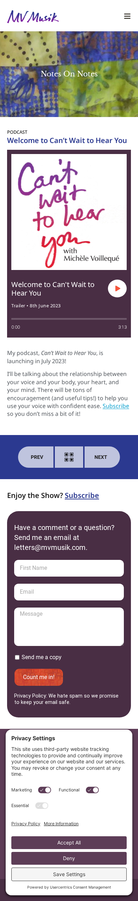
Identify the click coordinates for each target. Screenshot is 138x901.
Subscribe (116, 406)
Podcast (17, 132)
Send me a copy (42, 657)
